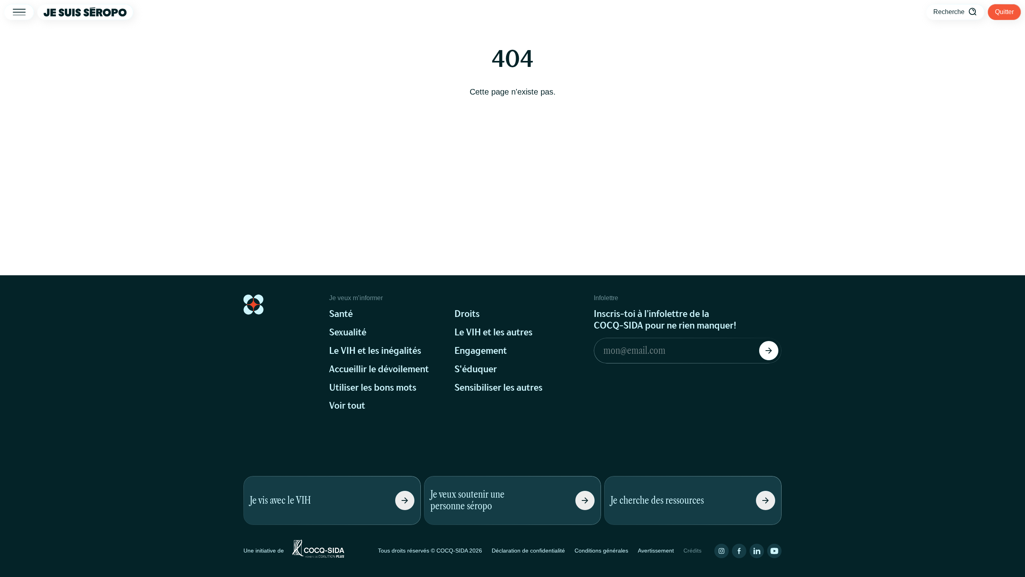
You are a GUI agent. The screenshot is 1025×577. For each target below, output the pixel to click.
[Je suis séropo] (85, 12)
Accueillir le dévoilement (379, 369)
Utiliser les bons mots (372, 387)
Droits (467, 314)
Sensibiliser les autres (498, 387)
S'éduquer (475, 369)
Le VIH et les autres (493, 332)
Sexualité (347, 332)
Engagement (480, 351)
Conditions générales (601, 550)
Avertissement (656, 550)
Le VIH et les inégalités (375, 351)
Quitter (1004, 11)
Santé (341, 314)
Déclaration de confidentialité (528, 550)
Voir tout (347, 406)
